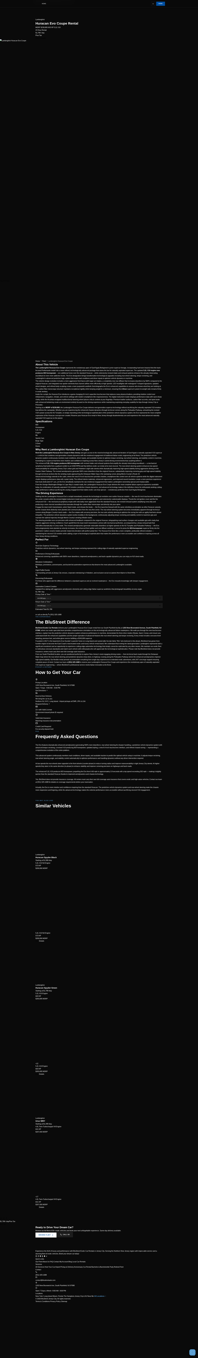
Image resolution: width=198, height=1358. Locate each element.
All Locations (99, 1296)
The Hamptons (69, 1296)
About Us (46, 1262)
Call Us (66, 1234)
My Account (64, 1262)
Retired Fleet (118, 1267)
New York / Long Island (43, 1296)
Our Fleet (38, 1262)
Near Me (90, 1296)
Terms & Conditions (42, 1301)
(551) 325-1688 (55, 614)
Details (41, 941)
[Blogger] (44, 1256)
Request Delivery (42, 704)
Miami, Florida (58, 1296)
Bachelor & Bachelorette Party (102, 1267)
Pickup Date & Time (43, 594)
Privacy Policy (55, 1301)
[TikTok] (46, 1256)
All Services (39, 1267)
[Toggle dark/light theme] (153, 4)
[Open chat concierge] (192, 1352)
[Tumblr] (42, 1256)
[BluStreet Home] (36, 4)
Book (37, 941)
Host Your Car (50, 1267)
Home (44, 3)
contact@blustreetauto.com (45, 1280)
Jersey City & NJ (81, 1296)
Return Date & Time (43, 602)
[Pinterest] (40, 1256)
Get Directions (40, 690)
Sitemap (64, 1301)
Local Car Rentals (78, 1262)
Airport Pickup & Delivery (64, 1267)
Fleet (44, 361)
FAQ (51, 1262)
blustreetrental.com (120, 415)
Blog (70, 1262)
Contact (56, 1262)
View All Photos (4, 281)
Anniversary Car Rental (82, 1267)
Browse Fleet (45, 1235)
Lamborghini (67, 407)
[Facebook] (38, 1256)
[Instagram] (36, 1256)
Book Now (40, 612)
